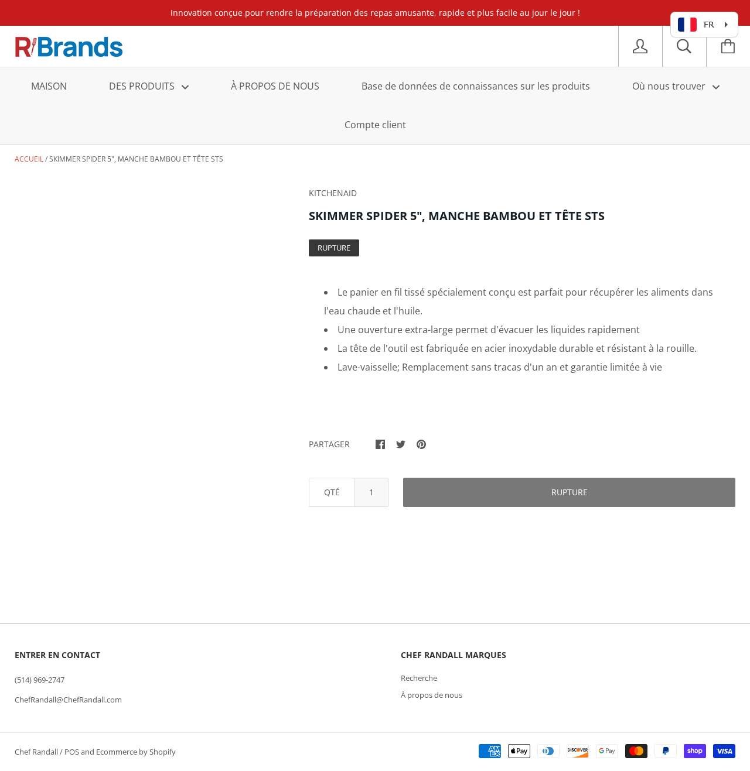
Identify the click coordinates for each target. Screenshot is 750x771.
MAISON (49, 86)
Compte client (375, 124)
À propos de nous (431, 695)
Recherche (419, 678)
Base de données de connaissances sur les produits (476, 86)
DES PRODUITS (143, 86)
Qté (332, 492)
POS (71, 751)
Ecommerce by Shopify (136, 751)
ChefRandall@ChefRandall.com (68, 699)
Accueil (29, 159)
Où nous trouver (670, 86)
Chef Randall (37, 751)
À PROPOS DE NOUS (275, 86)
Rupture (569, 492)
